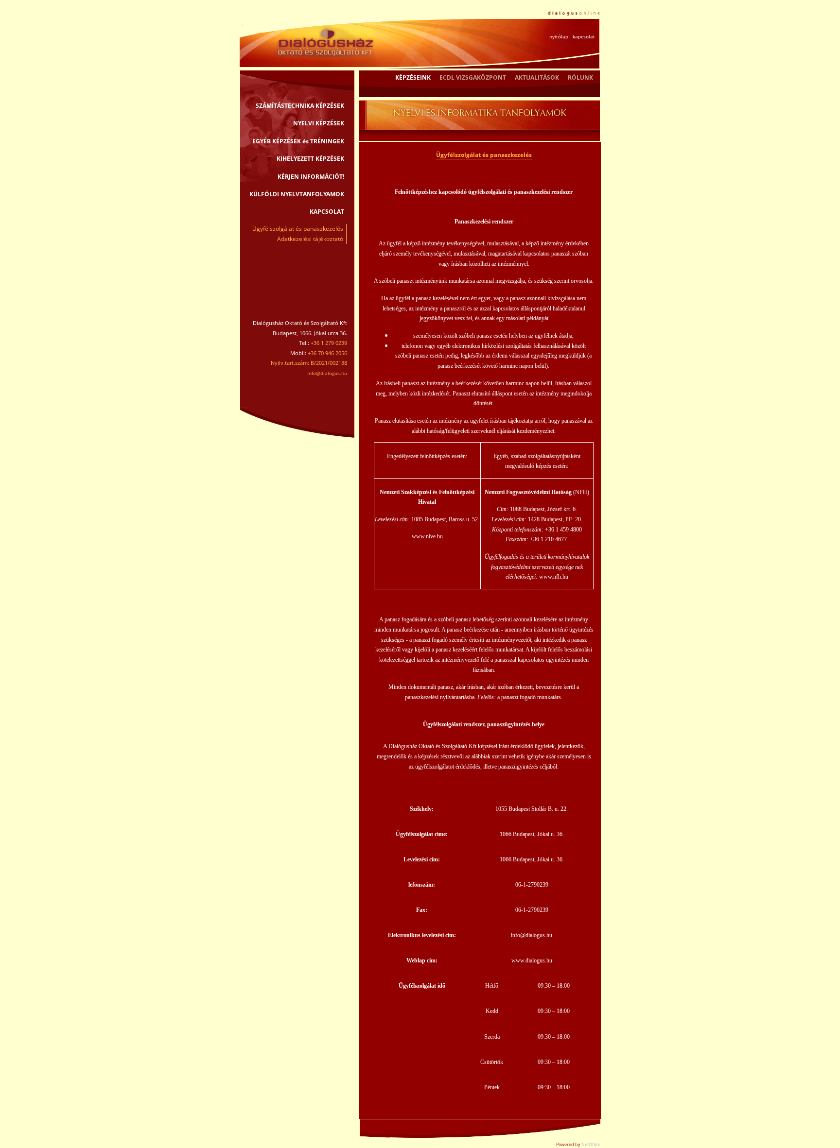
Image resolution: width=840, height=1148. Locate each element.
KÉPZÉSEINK (413, 77)
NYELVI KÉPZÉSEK (318, 123)
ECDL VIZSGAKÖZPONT (472, 77)
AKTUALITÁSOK (537, 77)
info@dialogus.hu (327, 373)
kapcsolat (584, 36)
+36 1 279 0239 (329, 342)
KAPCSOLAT (327, 211)
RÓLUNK (580, 77)
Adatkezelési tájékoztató (310, 239)
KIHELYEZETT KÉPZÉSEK (310, 158)
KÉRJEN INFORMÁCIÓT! (311, 176)
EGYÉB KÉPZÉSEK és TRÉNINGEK (298, 141)
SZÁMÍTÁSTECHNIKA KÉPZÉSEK (300, 106)
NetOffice (590, 1144)
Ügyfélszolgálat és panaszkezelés (297, 228)
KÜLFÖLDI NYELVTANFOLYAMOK (296, 194)
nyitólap (558, 36)
